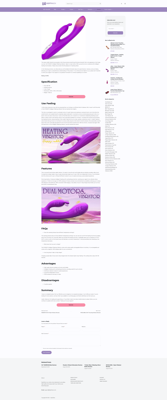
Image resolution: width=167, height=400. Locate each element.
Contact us (102, 379)
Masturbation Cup (116, 92)
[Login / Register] (121, 3)
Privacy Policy (74, 377)
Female (63, 9)
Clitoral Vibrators (114, 80)
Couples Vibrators (109, 124)
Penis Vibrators (109, 150)
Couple (71, 9)
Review (99, 9)
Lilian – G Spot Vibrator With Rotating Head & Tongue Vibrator (117, 68)
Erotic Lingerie (108, 9)
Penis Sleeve (108, 148)
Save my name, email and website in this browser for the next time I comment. (57, 348)
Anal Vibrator (108, 105)
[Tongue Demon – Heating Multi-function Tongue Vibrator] (107, 59)
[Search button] (100, 3)
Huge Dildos (108, 138)
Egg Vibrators (108, 129)
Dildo (118, 47)
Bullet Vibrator (108, 112)
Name (43, 326)
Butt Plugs (107, 114)
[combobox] (82, 3)
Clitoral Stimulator (109, 117)
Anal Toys (80, 9)
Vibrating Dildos (109, 169)
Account (102, 377)
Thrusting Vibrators (110, 164)
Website (83, 326)
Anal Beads (108, 102)
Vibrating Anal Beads (110, 167)
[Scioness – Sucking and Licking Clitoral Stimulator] (107, 82)
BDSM (106, 107)
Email (63, 326)
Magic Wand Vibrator (110, 140)
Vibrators (90, 9)
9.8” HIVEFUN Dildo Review (42, 365)
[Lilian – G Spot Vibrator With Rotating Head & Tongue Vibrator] (107, 70)
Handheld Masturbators (111, 136)
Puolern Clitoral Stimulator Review (66, 365)
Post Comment (46, 352)
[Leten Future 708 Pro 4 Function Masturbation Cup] (107, 92)
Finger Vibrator (108, 133)
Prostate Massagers (110, 152)
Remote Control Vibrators (111, 158)
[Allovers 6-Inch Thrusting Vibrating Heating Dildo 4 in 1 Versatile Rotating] (107, 47)
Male (55, 9)
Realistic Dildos (109, 157)
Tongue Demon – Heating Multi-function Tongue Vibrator (117, 56)
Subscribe (71, 96)
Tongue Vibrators (109, 165)
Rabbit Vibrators (109, 153)
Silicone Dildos (121, 48)
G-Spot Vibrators (109, 134)
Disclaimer (73, 379)
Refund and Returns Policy (77, 381)
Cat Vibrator (108, 115)
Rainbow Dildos (109, 155)
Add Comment (45, 333)
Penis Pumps (108, 146)
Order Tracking (103, 381)
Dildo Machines (109, 127)
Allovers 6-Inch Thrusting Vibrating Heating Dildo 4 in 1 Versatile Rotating (118, 44)
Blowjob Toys (108, 110)
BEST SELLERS (46, 9)
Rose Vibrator (108, 160)
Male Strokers (108, 143)
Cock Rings (108, 121)
